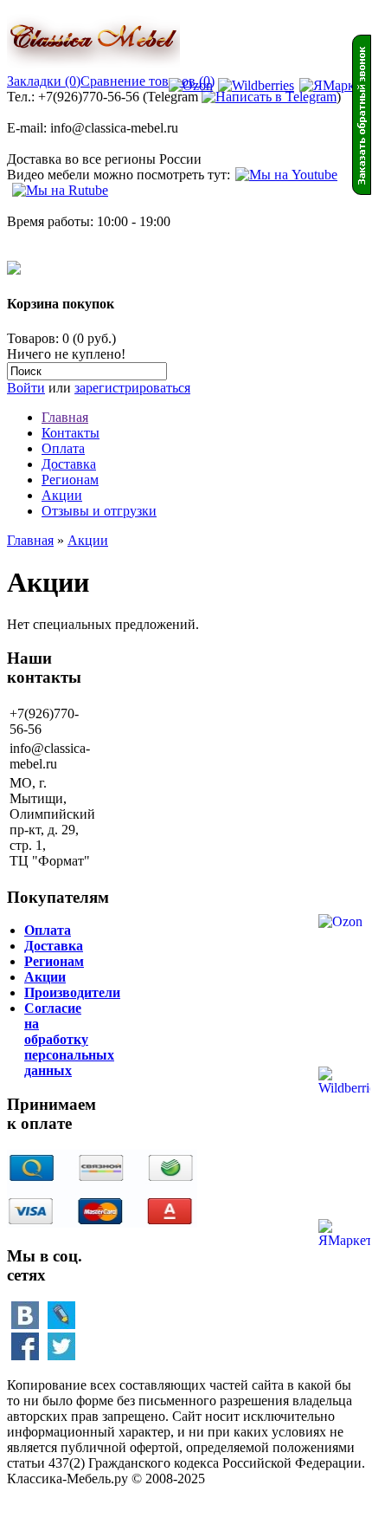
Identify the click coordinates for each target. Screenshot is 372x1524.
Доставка (69, 464)
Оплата (63, 448)
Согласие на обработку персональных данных (69, 1039)
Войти (26, 387)
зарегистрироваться (132, 387)
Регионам (70, 479)
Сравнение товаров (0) (147, 81)
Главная (65, 417)
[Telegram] (269, 96)
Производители (72, 992)
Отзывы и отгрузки (99, 510)
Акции (62, 495)
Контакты (70, 432)
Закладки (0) (43, 81)
